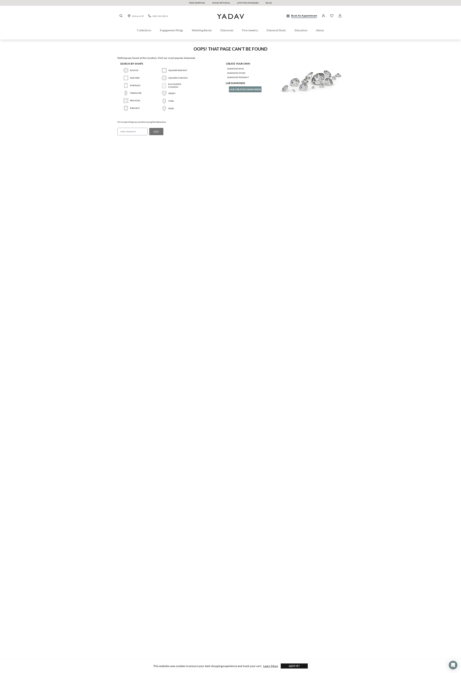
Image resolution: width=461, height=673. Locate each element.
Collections (144, 30)
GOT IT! (294, 666)
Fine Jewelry (250, 30)
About (320, 30)
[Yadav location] (129, 16)
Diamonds (226, 30)
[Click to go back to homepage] (230, 22)
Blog (269, 2)
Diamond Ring (235, 68)
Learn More (270, 666)
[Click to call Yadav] (149, 16)
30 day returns (221, 2)
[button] (121, 15)
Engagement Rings (171, 30)
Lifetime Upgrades (248, 2)
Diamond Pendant (238, 77)
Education (301, 30)
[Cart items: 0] (340, 15)
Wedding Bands (202, 30)
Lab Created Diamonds (245, 89)
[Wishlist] (332, 15)
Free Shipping (197, 2)
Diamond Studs (236, 73)
